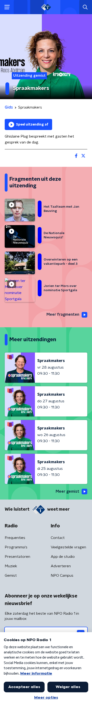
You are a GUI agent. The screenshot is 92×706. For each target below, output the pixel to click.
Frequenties (15, 538)
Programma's (16, 547)
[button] (7, 7)
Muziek (11, 566)
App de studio (63, 557)
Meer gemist (67, 491)
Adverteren (61, 566)
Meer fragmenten (62, 314)
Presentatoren (17, 557)
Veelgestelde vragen (68, 547)
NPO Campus (62, 575)
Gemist (11, 575)
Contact (58, 538)
